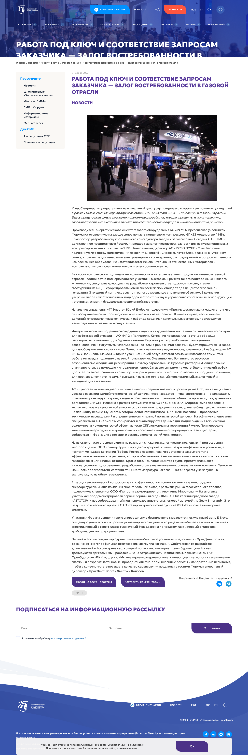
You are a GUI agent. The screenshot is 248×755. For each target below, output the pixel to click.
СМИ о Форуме (34, 107)
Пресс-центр (139, 24)
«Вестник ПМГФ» (35, 101)
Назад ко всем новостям (94, 582)
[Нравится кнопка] (77, 593)
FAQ (193, 705)
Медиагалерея (33, 123)
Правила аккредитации (39, 142)
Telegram (228, 583)
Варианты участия (112, 9)
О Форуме (25, 24)
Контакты (175, 9)
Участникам (79, 24)
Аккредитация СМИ (37, 136)
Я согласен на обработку (54, 638)
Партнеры (166, 24)
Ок (192, 746)
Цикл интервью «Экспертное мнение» (38, 93)
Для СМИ (27, 129)
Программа (51, 24)
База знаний (216, 24)
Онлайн (190, 24)
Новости (140, 9)
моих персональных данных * (68, 638)
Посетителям (109, 24)
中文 (157, 9)
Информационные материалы (36, 115)
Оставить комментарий (142, 582)
